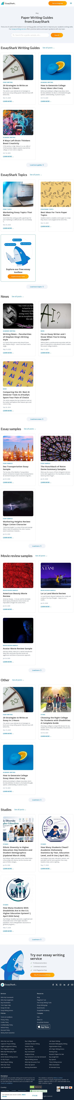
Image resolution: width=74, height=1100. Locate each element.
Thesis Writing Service (55, 1062)
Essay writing (8, 82)
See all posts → (49, 48)
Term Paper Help (6, 1005)
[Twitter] (57, 985)
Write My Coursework (7, 997)
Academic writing (47, 82)
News (42, 331)
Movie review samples (10, 590)
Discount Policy (5, 1030)
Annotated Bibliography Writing (58, 1044)
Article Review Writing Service (9, 1057)
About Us (39, 1020)
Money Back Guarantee (8, 1033)
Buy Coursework (30, 1051)
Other (43, 714)
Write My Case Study (7, 1041)
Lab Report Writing (54, 1041)
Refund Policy (5, 1027)
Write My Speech (30, 1065)
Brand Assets (41, 1008)
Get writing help (57, 3)
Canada (13, 1090)
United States (5, 1090)
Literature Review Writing (32, 1044)
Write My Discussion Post (32, 1062)
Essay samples (8, 463)
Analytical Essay (29, 1054)
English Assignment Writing (8, 1046)
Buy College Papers (30, 1041)
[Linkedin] (64, 984)
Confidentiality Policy (7, 1025)
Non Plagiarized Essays (7, 1049)
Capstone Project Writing (8, 1044)
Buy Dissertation (5, 1002)
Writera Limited (57, 1078)
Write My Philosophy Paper (9, 1051)
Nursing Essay (53, 1051)
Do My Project (5, 1059)
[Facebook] (53, 985)
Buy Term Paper (29, 1049)
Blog (38, 997)
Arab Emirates (22, 1090)
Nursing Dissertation (31, 1067)
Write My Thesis (5, 1065)
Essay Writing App (42, 1005)
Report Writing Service (31, 1059)
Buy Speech (52, 1059)
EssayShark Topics (47, 209)
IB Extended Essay (54, 1067)
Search (57, 35)
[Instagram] (60, 984)
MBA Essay (4, 1054)
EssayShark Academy (43, 1010)
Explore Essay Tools (18, 276)
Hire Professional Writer (42, 975)
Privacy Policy (5, 1020)
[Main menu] (71, 3)
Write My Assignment (7, 1000)
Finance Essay (29, 1046)
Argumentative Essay (55, 1046)
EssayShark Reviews (43, 1022)
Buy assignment (53, 1057)
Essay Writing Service (7, 1010)
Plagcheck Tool (41, 1000)
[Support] (72, 985)
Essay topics (7, 209)
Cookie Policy (5, 1022)
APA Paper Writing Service (56, 1049)
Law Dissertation (6, 1067)
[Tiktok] (68, 984)
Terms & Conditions (6, 1017)
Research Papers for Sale (56, 1054)
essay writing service (19, 29)
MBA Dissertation (54, 1065)
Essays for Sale (5, 1008)
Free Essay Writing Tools (44, 1002)
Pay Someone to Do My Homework (35, 1057)
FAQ (38, 1017)
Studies (5, 844)
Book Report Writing (7, 1062)
